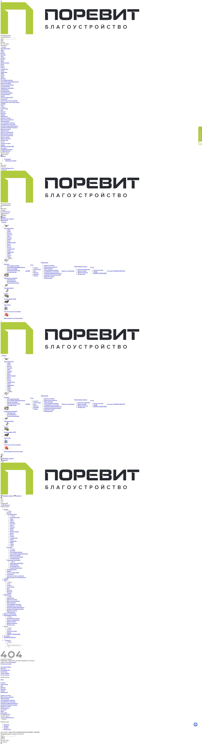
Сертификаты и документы (8, 701)
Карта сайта (4, 712)
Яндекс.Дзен (7, 729)
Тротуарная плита (15, 517)
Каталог (9, 512)
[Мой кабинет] (1, 457)
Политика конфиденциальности (9, 703)
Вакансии (3, 689)
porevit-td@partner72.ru (8, 168)
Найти (2, 737)
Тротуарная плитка (6, 667)
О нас (8, 583)
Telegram (6, 726)
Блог (2, 686)
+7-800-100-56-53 (5, 151)
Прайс (2, 711)
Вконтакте (6, 724)
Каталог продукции (6, 664)
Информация (10, 598)
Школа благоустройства (7, 697)
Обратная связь (5, 708)
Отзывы (3, 690)
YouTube (6, 728)
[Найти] (2, 40)
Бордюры (12, 550)
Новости (3, 687)
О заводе (3, 682)
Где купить (4, 709)
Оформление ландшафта (16, 563)
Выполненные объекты (13, 618)
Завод (2, 679)
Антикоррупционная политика (9, 705)
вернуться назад (5, 662)
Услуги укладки (5, 675)
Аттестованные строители (8, 700)
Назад (10, 511)
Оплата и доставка (6, 695)
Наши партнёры (5, 698)
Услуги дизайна (5, 673)
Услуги (9, 629)
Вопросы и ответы (6, 706)
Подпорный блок (5, 670)
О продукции (4, 684)
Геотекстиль (4, 671)
